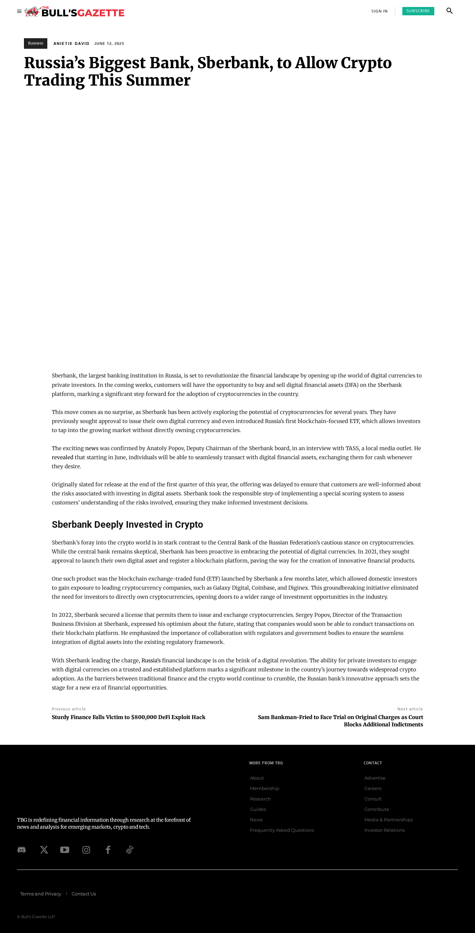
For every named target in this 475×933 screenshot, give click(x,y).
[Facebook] (107, 849)
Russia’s (151, 660)
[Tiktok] (129, 849)
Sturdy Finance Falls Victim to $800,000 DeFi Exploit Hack (129, 717)
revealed (62, 457)
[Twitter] (43, 849)
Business (35, 43)
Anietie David (72, 43)
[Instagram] (86, 849)
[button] (449, 11)
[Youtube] (64, 849)
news (91, 448)
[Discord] (21, 849)
